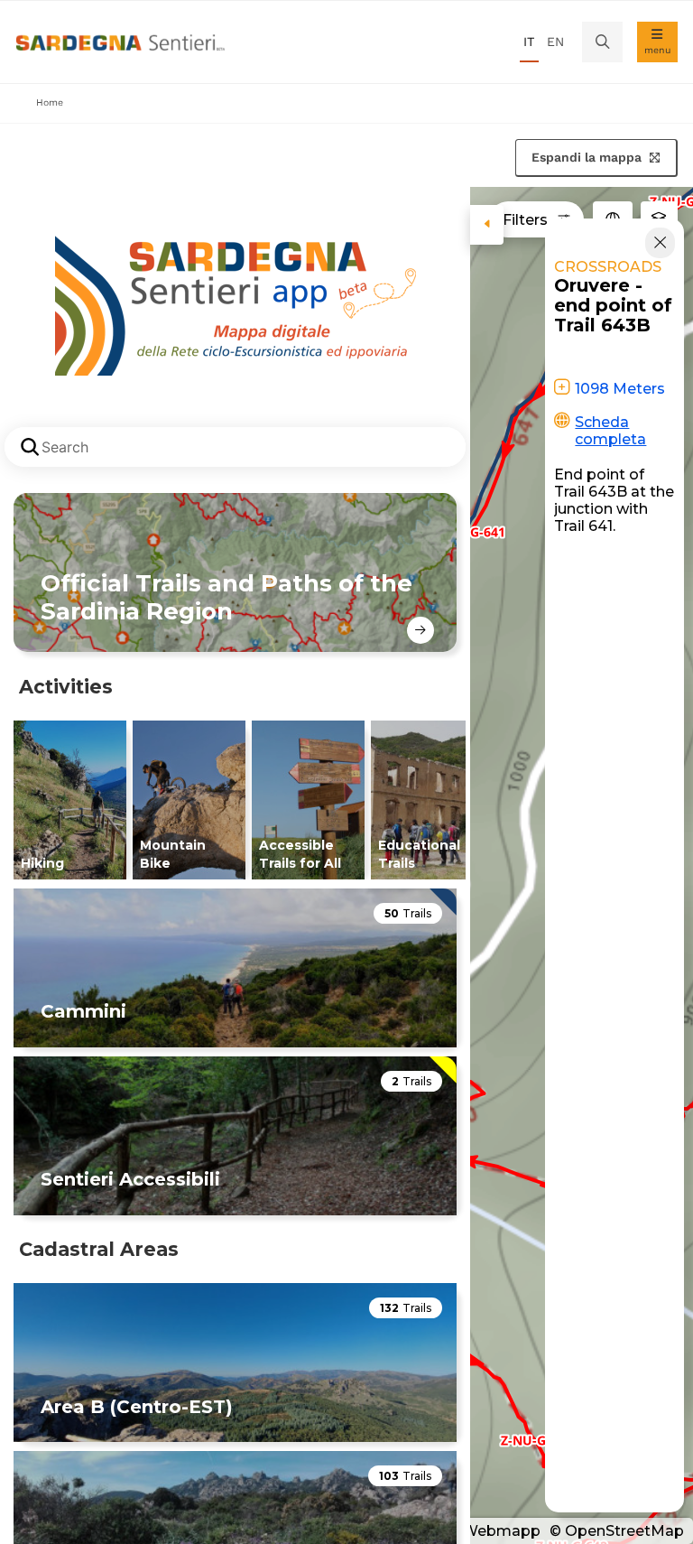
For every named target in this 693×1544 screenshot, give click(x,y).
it (528, 41)
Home (49, 102)
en (555, 41)
